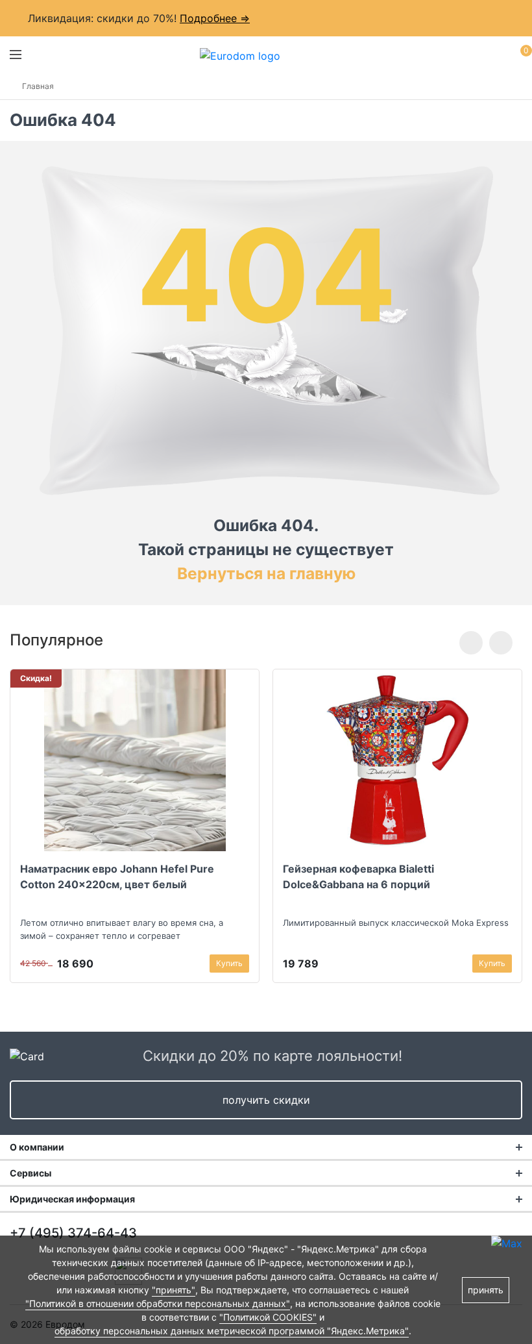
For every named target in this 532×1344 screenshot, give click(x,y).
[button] (471, 642)
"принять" (173, 1289)
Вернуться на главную (266, 573)
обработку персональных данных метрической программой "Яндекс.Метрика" (231, 1330)
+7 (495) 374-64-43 (73, 1233)
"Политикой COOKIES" (268, 1317)
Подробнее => (215, 18)
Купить (229, 963)
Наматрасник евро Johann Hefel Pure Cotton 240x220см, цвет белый (117, 876)
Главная (38, 86)
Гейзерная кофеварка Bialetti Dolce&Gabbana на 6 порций (358, 876)
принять (485, 1289)
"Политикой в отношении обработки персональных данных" (157, 1303)
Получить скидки (266, 1099)
